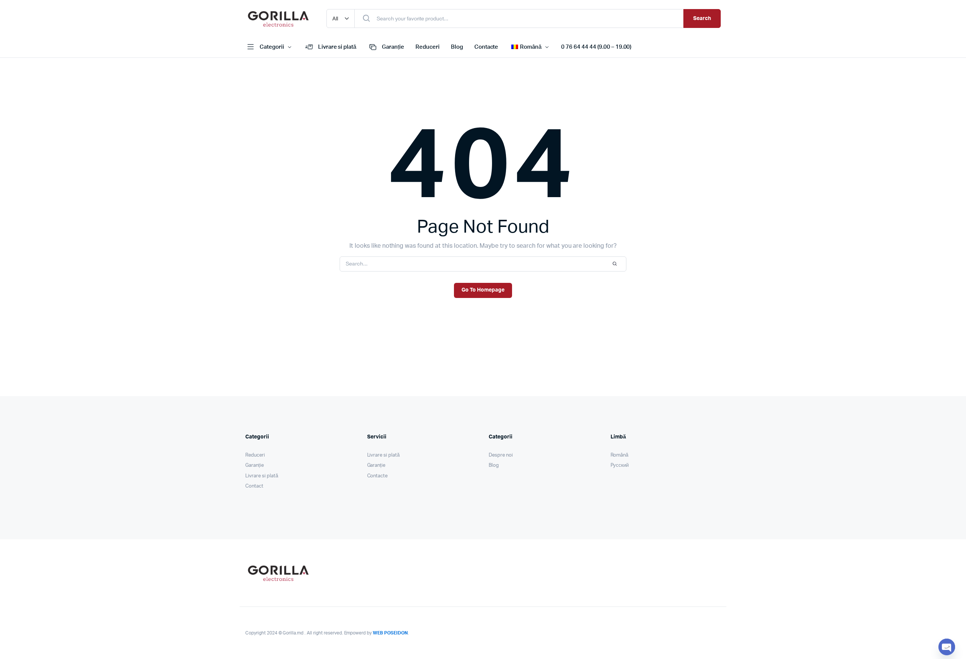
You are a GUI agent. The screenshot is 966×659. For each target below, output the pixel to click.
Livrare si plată (337, 47)
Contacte (486, 47)
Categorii (272, 47)
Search (702, 18)
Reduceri (427, 47)
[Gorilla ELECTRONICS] (278, 18)
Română (620, 455)
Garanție (393, 47)
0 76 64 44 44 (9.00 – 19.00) (596, 47)
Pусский (620, 465)
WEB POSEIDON (390, 633)
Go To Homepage (483, 290)
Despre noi (501, 455)
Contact (254, 486)
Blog (457, 47)
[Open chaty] (946, 647)
